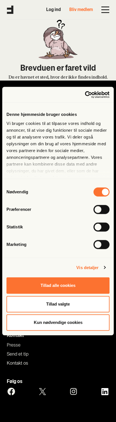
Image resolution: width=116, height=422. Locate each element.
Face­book (11, 391)
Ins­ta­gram (73, 391)
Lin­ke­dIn (104, 391)
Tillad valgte (58, 304)
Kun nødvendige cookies (58, 322)
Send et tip (17, 354)
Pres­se (14, 345)
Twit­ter (42, 391)
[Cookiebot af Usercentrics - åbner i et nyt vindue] (85, 94)
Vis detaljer (87, 267)
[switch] (101, 209)
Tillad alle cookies (58, 285)
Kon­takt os (17, 363)
